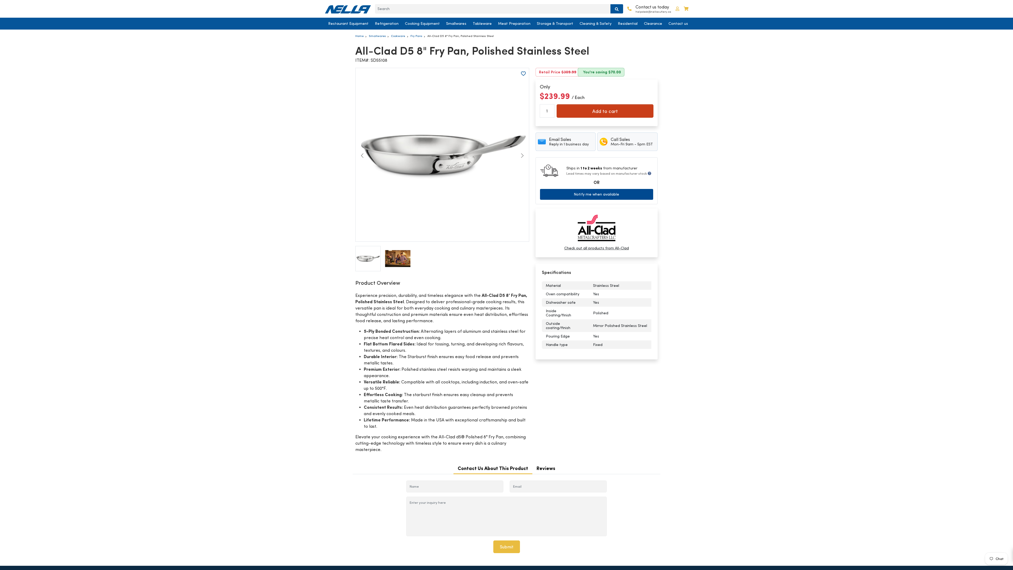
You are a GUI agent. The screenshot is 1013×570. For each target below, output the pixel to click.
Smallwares (456, 23)
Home (359, 35)
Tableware (482, 23)
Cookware (398, 35)
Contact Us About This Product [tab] (493, 468)
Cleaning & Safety (595, 23)
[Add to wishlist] (523, 74)
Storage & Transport (555, 23)
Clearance (653, 23)
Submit (506, 546)
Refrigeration (387, 23)
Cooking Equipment (422, 23)
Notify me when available (596, 194)
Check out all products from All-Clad (596, 248)
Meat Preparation (514, 23)
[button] (677, 8)
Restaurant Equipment (348, 23)
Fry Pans (416, 35)
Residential (628, 23)
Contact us (678, 23)
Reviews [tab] (546, 468)
